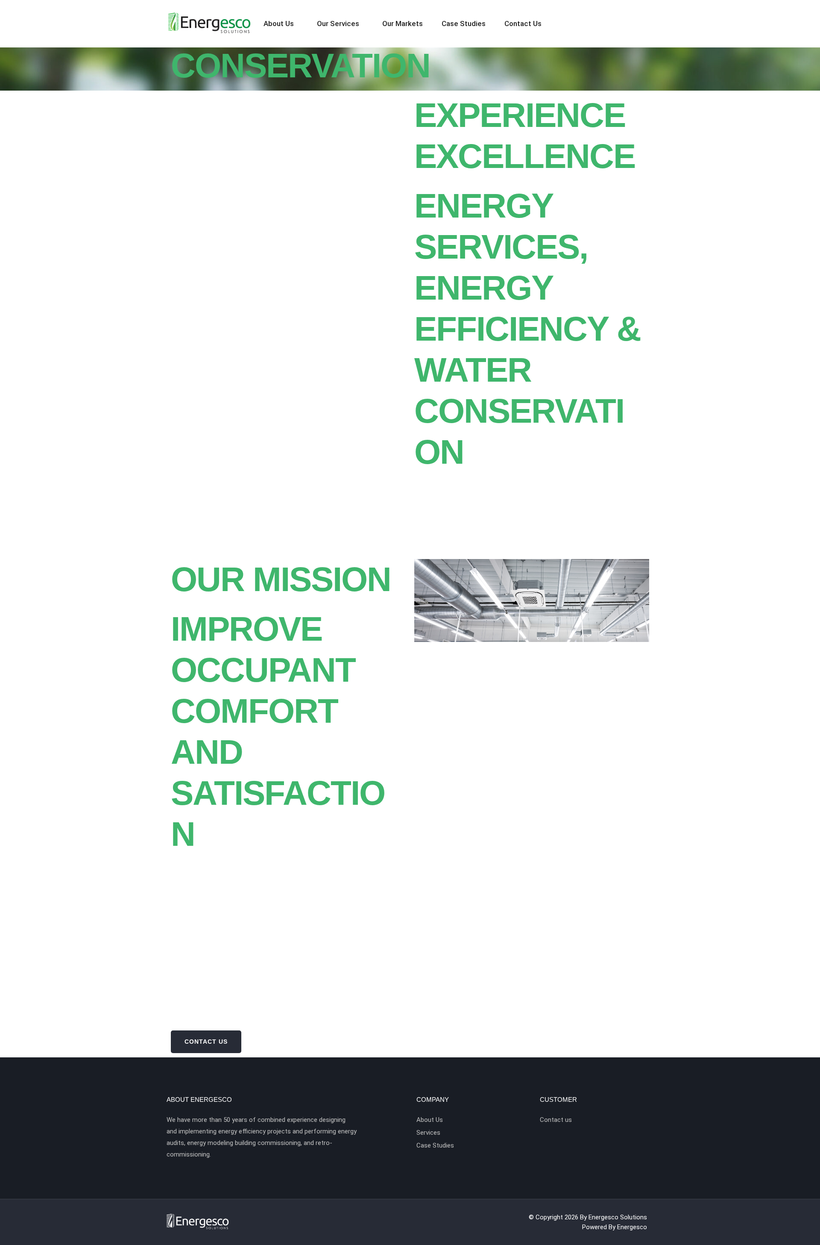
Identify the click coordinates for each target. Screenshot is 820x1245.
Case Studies (464, 23)
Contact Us (523, 23)
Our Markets (402, 23)
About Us (279, 23)
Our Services (338, 23)
